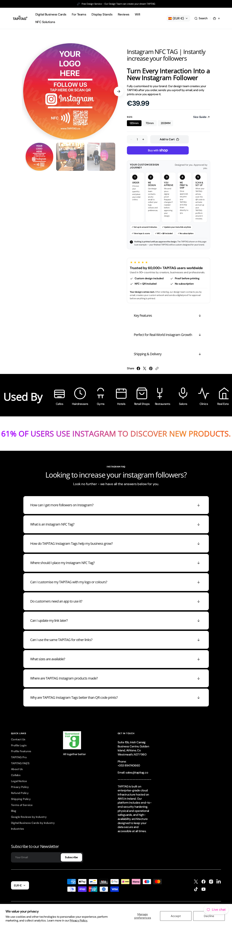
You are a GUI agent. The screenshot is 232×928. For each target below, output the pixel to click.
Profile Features (21, 751)
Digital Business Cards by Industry (33, 823)
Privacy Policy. (79, 920)
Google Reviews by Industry (29, 817)
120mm (134, 123)
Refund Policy (20, 793)
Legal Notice (19, 781)
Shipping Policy (21, 799)
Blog (13, 811)
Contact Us (18, 739)
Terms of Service (22, 805)
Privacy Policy (20, 787)
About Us (17, 769)
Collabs (15, 775)
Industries (17, 829)
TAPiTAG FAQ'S (20, 763)
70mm (150, 123)
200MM (165, 123)
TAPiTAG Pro (19, 757)
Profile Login (18, 745)
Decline (209, 916)
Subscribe (71, 857)
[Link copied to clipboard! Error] (157, 368)
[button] (201, 18)
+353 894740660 (129, 765)
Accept (176, 916)
